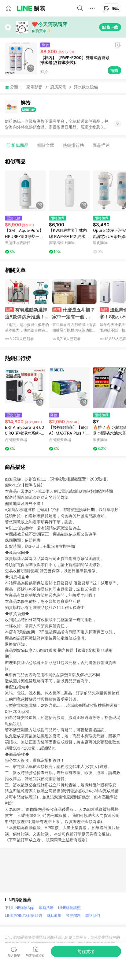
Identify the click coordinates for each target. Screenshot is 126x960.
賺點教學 (54, 915)
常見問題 (73, 915)
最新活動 (46, 907)
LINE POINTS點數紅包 (23, 915)
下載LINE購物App (19, 907)
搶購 (114, 70)
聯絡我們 (92, 915)
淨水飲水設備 (86, 87)
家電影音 (34, 86)
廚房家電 (58, 86)
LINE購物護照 (69, 907)
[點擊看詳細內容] (25, 190)
